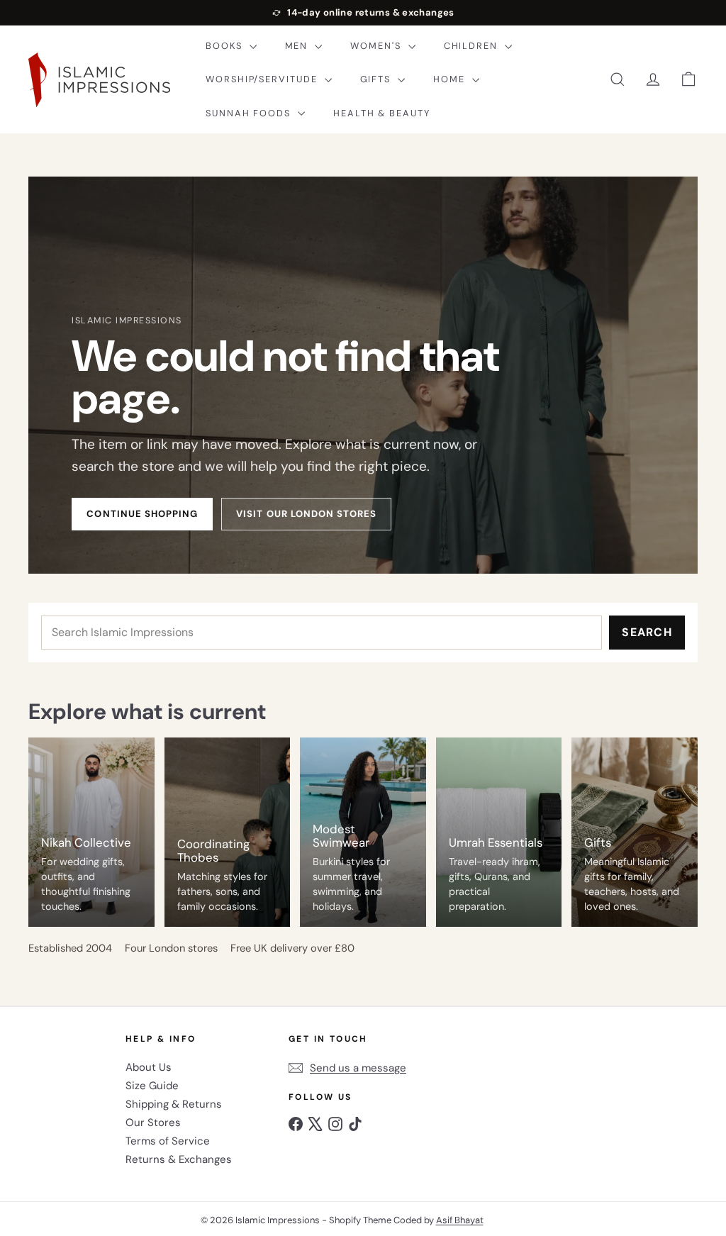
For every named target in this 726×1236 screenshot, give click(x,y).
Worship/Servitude (263, 79)
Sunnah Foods (250, 113)
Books (226, 46)
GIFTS (377, 79)
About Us (148, 1067)
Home (451, 79)
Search (647, 632)
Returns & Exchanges (178, 1159)
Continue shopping (142, 514)
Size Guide (152, 1086)
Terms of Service (167, 1141)
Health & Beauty (381, 113)
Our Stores (153, 1122)
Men (298, 46)
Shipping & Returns (173, 1104)
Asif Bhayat (460, 1220)
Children (472, 46)
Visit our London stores (306, 514)
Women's (377, 46)
